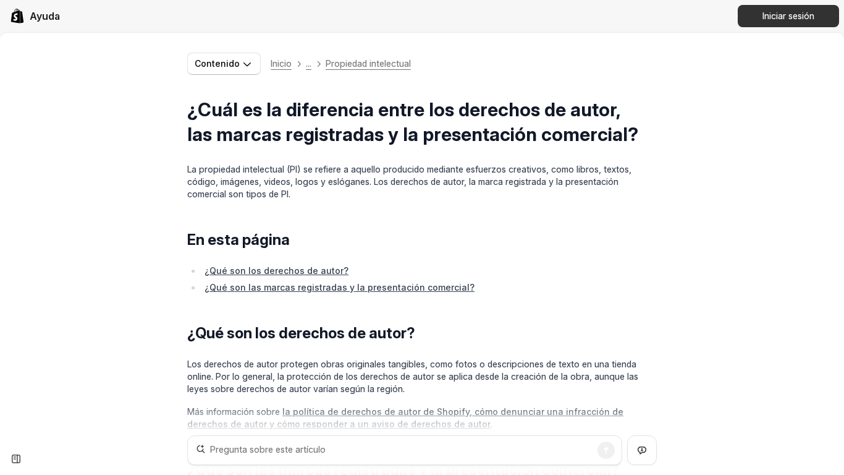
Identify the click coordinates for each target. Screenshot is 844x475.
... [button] (308, 63)
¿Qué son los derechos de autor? (276, 270)
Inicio (281, 63)
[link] (35, 16)
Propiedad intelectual (368, 63)
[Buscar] (606, 450)
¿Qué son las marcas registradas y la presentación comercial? (340, 287)
